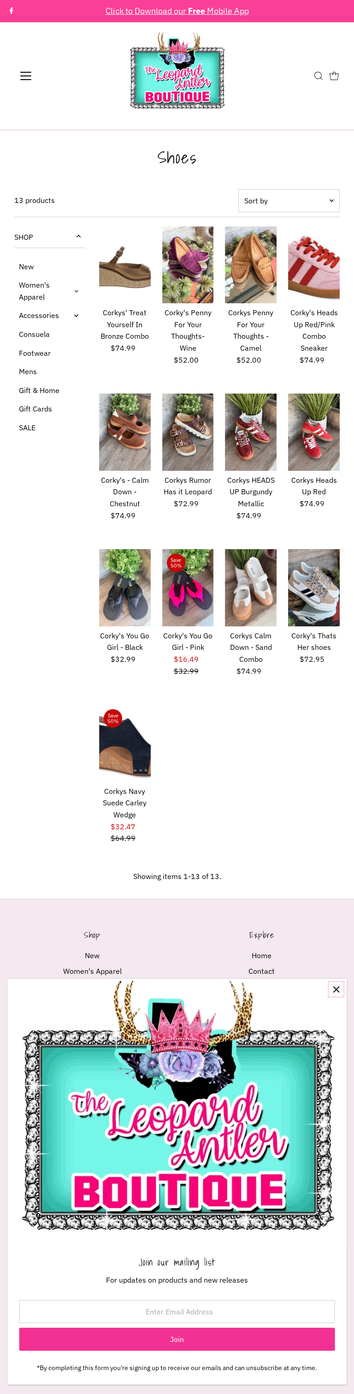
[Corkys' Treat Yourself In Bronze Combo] (125, 265)
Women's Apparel (34, 290)
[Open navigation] (53, 75)
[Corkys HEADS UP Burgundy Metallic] (251, 432)
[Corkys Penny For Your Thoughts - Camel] (251, 265)
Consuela (34, 334)
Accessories (39, 315)
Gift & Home (39, 390)
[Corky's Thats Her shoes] (314, 587)
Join (177, 1339)
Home (261, 955)
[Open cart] (334, 76)
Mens (28, 371)
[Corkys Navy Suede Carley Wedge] (125, 743)
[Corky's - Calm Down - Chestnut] (125, 432)
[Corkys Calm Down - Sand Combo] (251, 587)
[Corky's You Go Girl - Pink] (188, 587)
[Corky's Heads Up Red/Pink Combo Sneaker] (314, 265)
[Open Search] (318, 76)
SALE (27, 427)
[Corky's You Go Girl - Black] (125, 587)
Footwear (35, 353)
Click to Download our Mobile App (177, 11)
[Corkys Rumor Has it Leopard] (188, 432)
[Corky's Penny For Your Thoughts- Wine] (188, 265)
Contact (261, 971)
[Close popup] (336, 989)
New (26, 266)
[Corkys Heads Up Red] (314, 432)
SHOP (23, 237)
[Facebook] (11, 11)
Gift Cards (35, 408)
